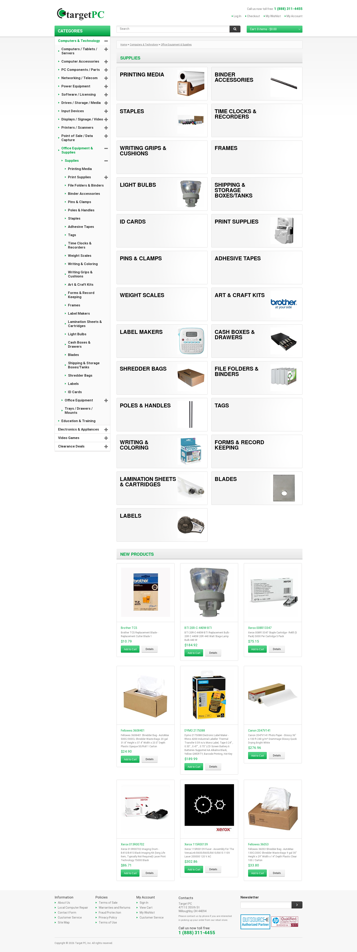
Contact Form (67, 912)
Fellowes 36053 (258, 844)
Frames (74, 305)
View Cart (146, 907)
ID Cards (75, 392)
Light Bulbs (77, 334)
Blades (73, 355)
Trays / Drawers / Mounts (79, 410)
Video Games (68, 438)
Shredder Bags (80, 375)
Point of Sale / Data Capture (77, 138)
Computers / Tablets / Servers (79, 51)
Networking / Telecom (79, 78)
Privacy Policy (108, 917)
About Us (64, 902)
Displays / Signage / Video (82, 119)
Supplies (72, 160)
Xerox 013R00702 (132, 844)
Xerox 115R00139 (196, 844)
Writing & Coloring (83, 264)
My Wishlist (273, 16)
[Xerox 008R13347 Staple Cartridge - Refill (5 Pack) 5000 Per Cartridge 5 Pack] (273, 616)
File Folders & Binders (86, 185)
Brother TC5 (129, 628)
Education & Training (78, 421)
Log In (237, 16)
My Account (294, 16)
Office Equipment (79, 400)
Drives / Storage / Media (81, 103)
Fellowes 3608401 (133, 730)
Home (123, 44)
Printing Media (80, 169)
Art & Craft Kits (80, 284)
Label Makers (79, 313)
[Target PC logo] (80, 15)
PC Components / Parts (80, 70)
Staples (74, 218)
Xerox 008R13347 (259, 628)
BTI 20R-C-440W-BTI (198, 628)
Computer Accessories (80, 61)
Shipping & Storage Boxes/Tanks (84, 365)
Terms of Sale (108, 902)
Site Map (64, 922)
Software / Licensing (78, 94)
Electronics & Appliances (78, 429)
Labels (73, 384)
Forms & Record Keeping (81, 295)
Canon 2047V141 (259, 730)
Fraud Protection (110, 912)
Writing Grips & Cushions (80, 274)
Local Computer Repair (73, 907)
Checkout (253, 16)
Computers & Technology (79, 41)
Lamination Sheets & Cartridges (85, 324)
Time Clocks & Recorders (80, 245)
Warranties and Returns (114, 907)
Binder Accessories (84, 194)
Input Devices (72, 111)
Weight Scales (79, 255)
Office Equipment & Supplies (77, 150)
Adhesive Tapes (81, 227)
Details (150, 649)
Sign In (144, 902)
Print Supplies (79, 177)
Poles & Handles (81, 210)
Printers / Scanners (77, 127)
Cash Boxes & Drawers (79, 344)
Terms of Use (108, 922)
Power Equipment (75, 86)
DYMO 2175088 (194, 730)
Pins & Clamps (79, 202)
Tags (72, 235)
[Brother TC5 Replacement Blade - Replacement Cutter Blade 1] (145, 616)
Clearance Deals (71, 446)
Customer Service (70, 917)
